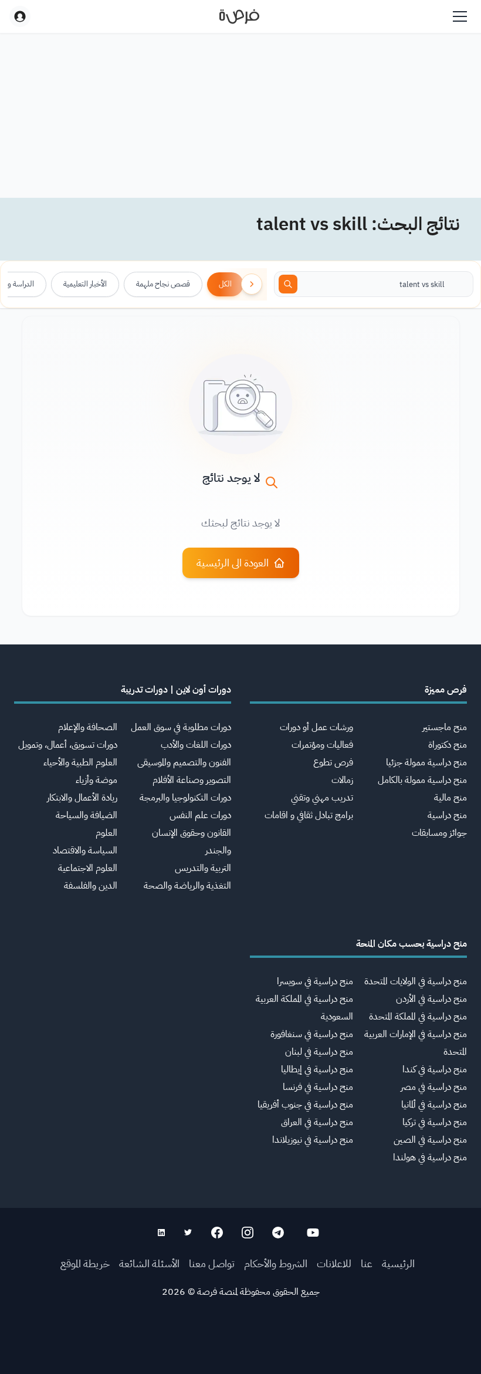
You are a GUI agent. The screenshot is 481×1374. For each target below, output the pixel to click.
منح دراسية (447, 815)
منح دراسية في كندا (434, 1069)
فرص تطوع (333, 762)
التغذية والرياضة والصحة (187, 886)
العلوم (106, 833)
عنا (366, 1263)
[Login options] (20, 16)
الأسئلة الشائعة (149, 1263)
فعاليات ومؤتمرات (322, 745)
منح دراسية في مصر (434, 1087)
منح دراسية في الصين (430, 1140)
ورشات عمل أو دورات (316, 727)
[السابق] (251, 284)
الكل (225, 283)
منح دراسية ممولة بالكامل (422, 780)
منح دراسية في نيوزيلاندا (312, 1140)
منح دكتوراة (447, 745)
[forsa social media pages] (313, 1232)
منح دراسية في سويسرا (315, 981)
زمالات (342, 780)
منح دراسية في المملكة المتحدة (418, 1017)
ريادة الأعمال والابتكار (82, 798)
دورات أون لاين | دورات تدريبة (176, 690)
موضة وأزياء (96, 780)
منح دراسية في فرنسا (318, 1087)
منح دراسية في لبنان (319, 1052)
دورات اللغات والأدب (196, 745)
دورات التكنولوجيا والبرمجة (185, 798)
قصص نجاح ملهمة (163, 283)
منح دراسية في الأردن (431, 999)
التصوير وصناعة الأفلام (192, 780)
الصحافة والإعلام (87, 727)
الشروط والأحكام (275, 1263)
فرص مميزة (446, 690)
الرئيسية (398, 1263)
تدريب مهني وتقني (322, 798)
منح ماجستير (444, 727)
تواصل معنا (212, 1263)
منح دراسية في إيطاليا (317, 1069)
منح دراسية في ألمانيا (434, 1105)
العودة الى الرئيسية (233, 562)
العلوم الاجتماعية (87, 868)
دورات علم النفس (200, 815)
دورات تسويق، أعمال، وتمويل (67, 745)
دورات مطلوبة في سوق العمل (181, 727)
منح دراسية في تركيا (434, 1122)
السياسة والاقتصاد (85, 850)
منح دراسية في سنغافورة (311, 1034)
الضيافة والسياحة (86, 815)
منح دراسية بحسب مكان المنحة (411, 944)
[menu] (460, 16)
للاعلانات (334, 1263)
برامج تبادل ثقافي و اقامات (309, 815)
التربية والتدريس (203, 868)
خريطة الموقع (85, 1263)
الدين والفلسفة (90, 886)
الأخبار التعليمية (85, 283)
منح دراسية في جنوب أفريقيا (305, 1105)
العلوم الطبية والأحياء (80, 762)
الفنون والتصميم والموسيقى (184, 762)
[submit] (288, 284)
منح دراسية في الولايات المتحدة (415, 981)
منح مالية (450, 798)
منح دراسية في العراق (317, 1122)
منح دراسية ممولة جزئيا (426, 762)
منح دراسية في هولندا (430, 1157)
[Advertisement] (240, 1347)
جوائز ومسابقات (439, 833)
